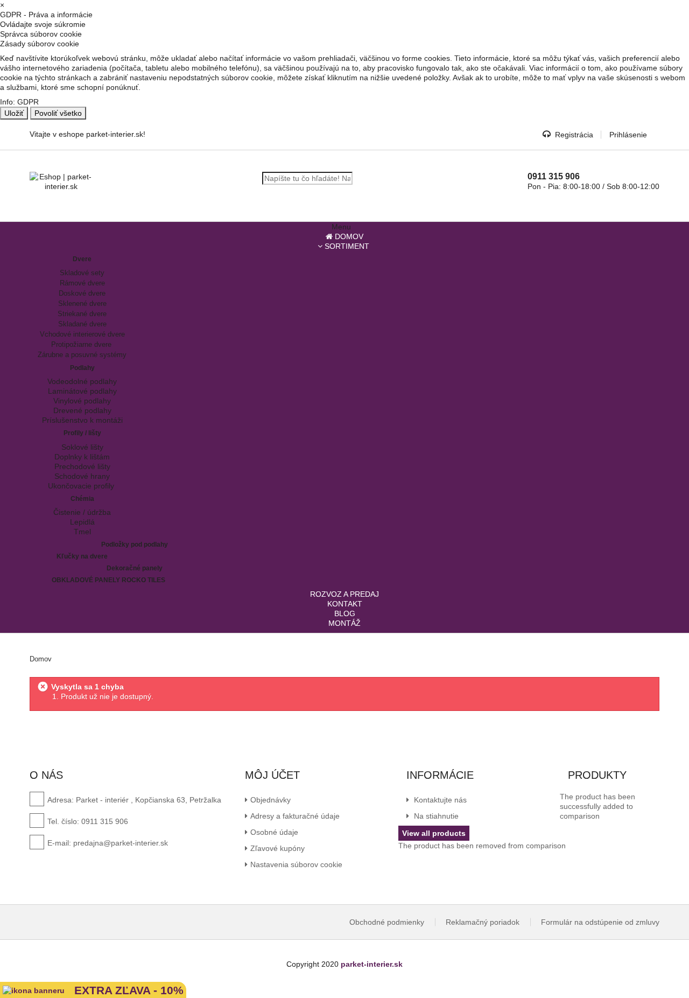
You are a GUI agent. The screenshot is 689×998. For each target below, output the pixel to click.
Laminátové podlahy (82, 391)
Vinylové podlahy (82, 400)
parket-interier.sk (372, 964)
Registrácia (574, 134)
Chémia (82, 499)
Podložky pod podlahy (134, 544)
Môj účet (272, 775)
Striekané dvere (82, 314)
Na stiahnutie (435, 816)
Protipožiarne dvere (82, 344)
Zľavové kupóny (277, 848)
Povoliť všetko (58, 113)
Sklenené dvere (82, 303)
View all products (434, 833)
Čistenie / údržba (82, 512)
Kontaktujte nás (439, 799)
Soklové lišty (82, 447)
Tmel (82, 531)
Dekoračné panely (135, 568)
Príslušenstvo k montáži (82, 420)
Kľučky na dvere (82, 556)
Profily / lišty (82, 433)
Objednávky (270, 799)
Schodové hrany (82, 476)
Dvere (82, 259)
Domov (41, 659)
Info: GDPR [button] (19, 101)
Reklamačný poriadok (482, 922)
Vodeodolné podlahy (82, 381)
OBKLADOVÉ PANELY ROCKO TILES (108, 580)
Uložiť (14, 113)
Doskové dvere (82, 293)
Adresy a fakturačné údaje (295, 816)
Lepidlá (82, 522)
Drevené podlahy (82, 410)
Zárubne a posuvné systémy (82, 355)
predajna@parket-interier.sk (120, 843)
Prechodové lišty (82, 466)
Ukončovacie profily (82, 485)
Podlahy (82, 368)
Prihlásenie (628, 134)
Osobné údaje (274, 832)
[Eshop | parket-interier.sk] (61, 181)
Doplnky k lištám (82, 456)
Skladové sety (82, 273)
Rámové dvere (82, 283)
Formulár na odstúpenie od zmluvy (600, 922)
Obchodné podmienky (386, 922)
